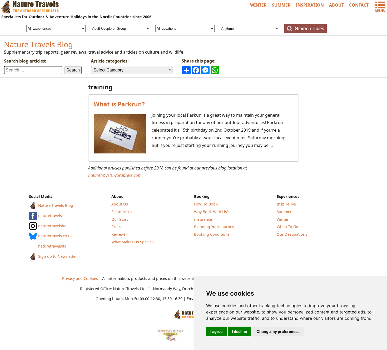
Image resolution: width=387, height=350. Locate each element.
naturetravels (50, 215)
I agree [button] (216, 331)
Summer (284, 211)
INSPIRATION (310, 5)
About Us (119, 204)
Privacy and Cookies (80, 278)
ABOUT (336, 5)
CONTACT (359, 5)
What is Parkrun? (119, 104)
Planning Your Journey (214, 226)
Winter (283, 219)
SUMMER (281, 5)
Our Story (119, 219)
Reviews (118, 234)
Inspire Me (286, 204)
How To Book (206, 204)
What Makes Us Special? (132, 241)
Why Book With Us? (211, 211)
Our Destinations (292, 234)
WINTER (258, 5)
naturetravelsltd (52, 225)
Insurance (203, 219)
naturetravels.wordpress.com (115, 175)
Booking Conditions (212, 234)
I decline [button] (239, 331)
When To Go (287, 226)
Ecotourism (121, 211)
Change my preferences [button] (278, 331)
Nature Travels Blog (38, 44)
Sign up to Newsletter (57, 256)
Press (116, 226)
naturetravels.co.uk (55, 235)
